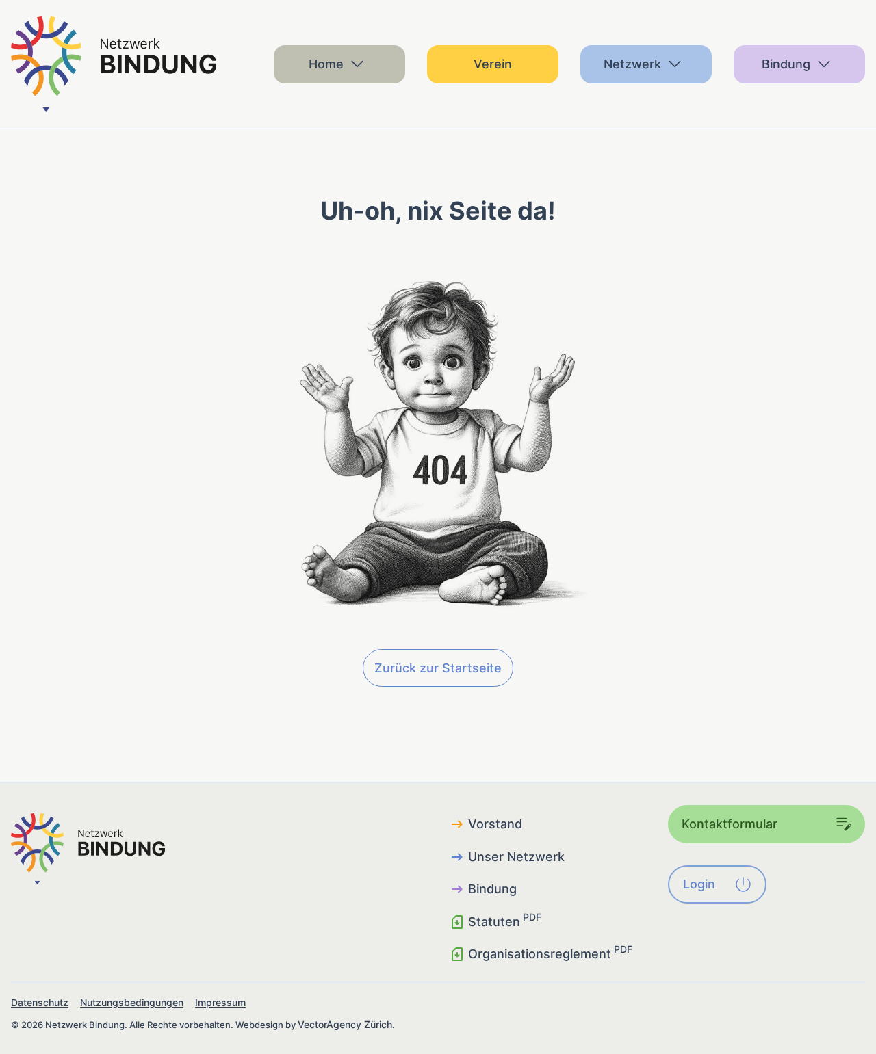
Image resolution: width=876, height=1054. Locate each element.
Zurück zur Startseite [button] (438, 668)
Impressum (220, 1002)
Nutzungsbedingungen (131, 1002)
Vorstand (495, 824)
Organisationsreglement (550, 952)
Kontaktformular (729, 824)
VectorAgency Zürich (345, 1024)
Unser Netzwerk (516, 856)
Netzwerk (632, 64)
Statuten (504, 920)
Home (326, 64)
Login (699, 884)
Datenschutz (39, 1002)
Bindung (786, 64)
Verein (493, 64)
